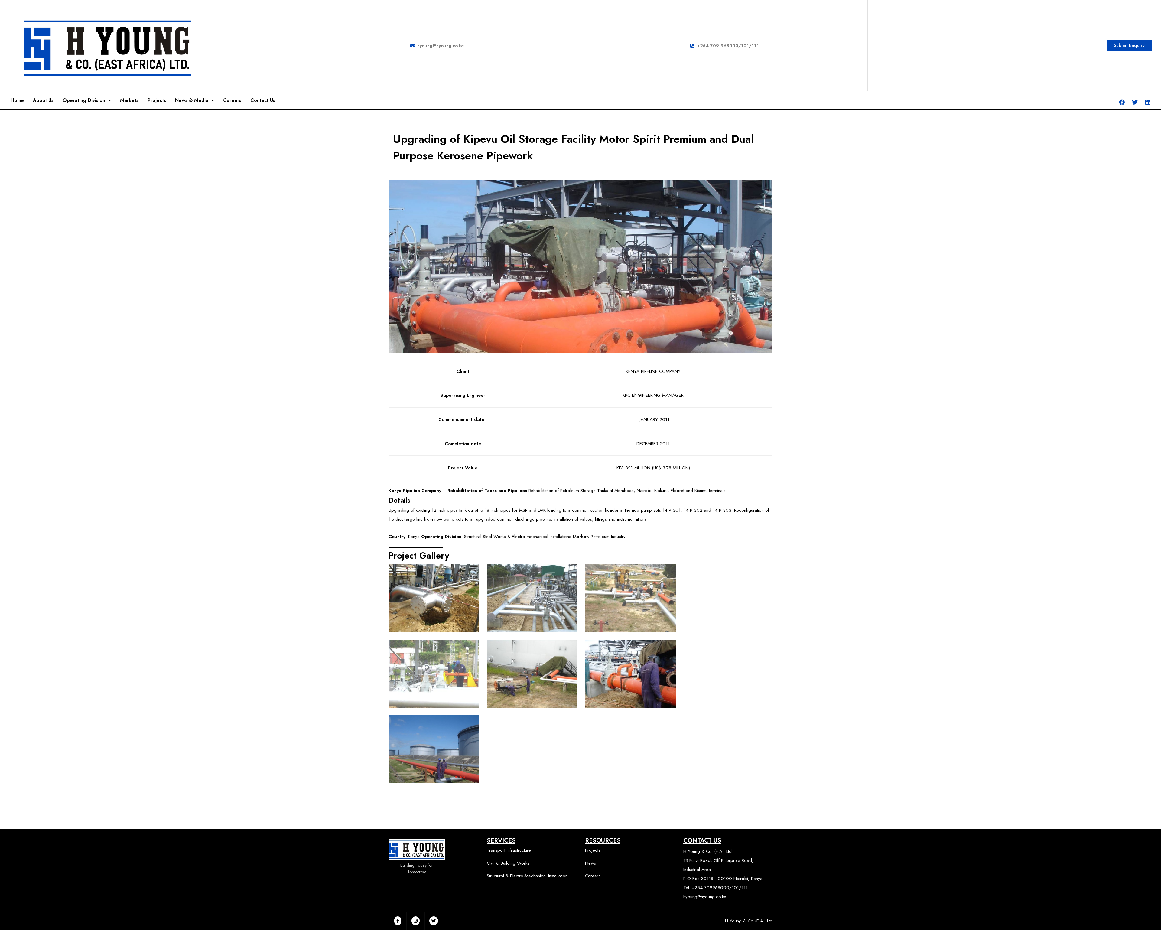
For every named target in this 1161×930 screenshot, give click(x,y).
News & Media (191, 100)
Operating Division (84, 100)
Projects (157, 100)
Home (17, 100)
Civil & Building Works (508, 863)
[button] (1129, 45)
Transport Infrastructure (509, 850)
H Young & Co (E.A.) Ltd (748, 921)
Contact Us (262, 100)
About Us (43, 100)
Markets (129, 100)
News (590, 863)
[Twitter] (1135, 102)
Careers (232, 100)
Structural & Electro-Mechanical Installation (527, 876)
